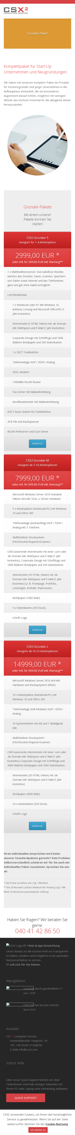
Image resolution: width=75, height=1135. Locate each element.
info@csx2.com (28, 1049)
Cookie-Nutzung (57, 1124)
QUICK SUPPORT (26, 1098)
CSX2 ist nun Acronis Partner (41, 1005)
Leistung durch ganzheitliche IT (42, 988)
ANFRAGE (37, 443)
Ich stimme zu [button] (38, 1130)
